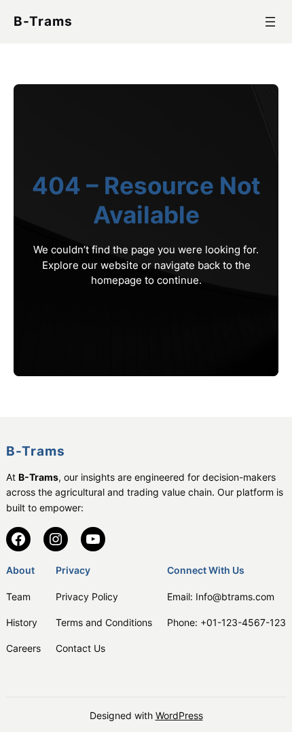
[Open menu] (270, 22)
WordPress (179, 715)
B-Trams (43, 21)
